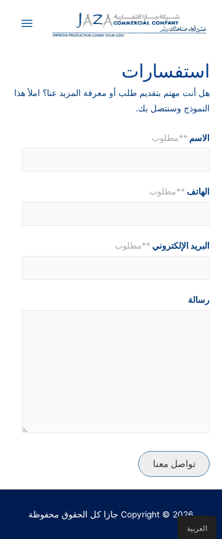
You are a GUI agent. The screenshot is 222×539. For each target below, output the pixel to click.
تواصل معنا (174, 463)
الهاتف (179, 191)
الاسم (181, 138)
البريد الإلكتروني (162, 245)
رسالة (199, 300)
